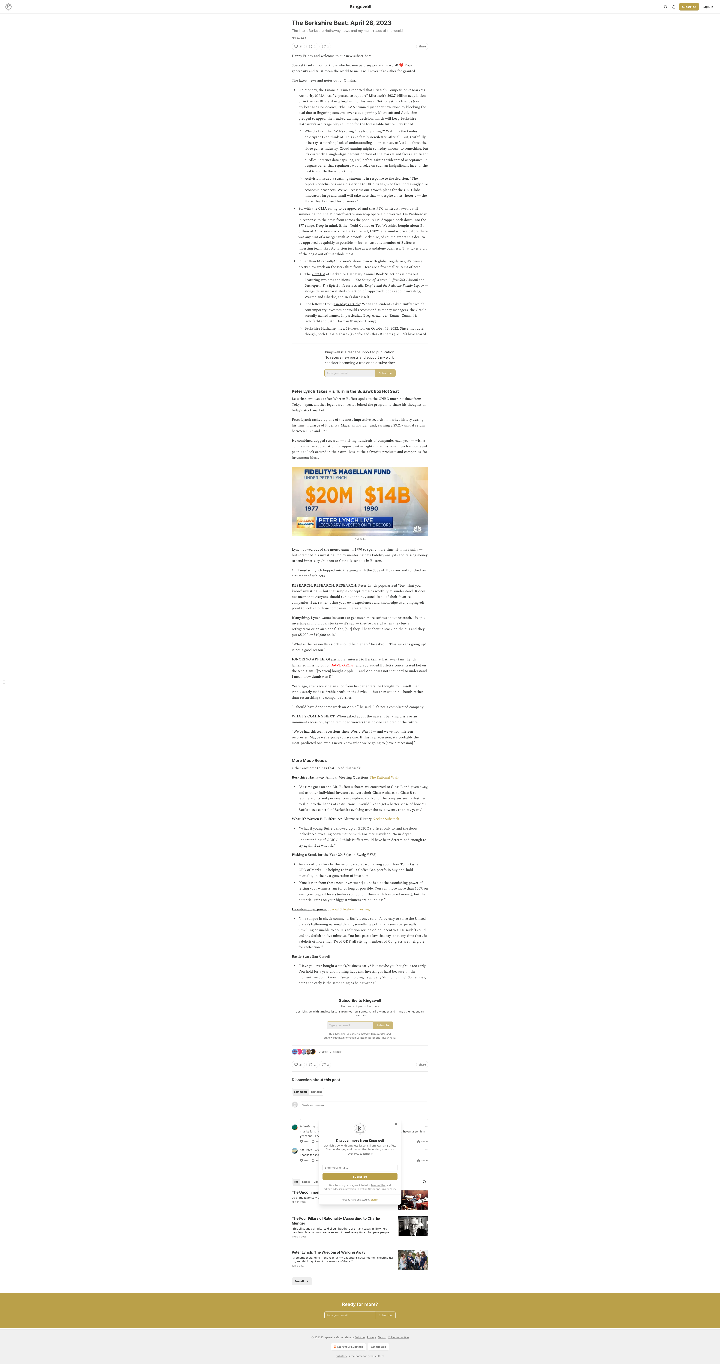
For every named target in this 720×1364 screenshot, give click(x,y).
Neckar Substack (386, 819)
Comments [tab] (300, 1091)
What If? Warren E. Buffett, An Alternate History (332, 819)
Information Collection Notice (358, 1189)
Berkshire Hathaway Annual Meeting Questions (330, 777)
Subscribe (689, 7)
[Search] (665, 6)
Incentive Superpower (309, 909)
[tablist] (308, 1092)
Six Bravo (306, 1150)
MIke (303, 1126)
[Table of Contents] (4, 682)
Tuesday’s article (347, 304)
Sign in (708, 7)
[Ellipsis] (426, 1126)
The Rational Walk (384, 777)
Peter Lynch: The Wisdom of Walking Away (328, 1252)
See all (299, 1281)
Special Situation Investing (349, 909)
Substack (341, 1356)
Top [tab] (296, 1181)
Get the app (378, 1346)
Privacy (371, 1337)
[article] (360, 1230)
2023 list (318, 274)
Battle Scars (301, 956)
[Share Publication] (674, 6)
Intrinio (360, 1337)
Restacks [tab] (316, 1091)
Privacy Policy (388, 1189)
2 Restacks (335, 1051)
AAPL (343, 665)
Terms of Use (378, 1185)
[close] (396, 1124)
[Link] (287, 391)
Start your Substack (350, 1346)
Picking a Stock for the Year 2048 (318, 854)
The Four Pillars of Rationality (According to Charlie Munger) (336, 1220)
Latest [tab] (306, 1181)
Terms (382, 1337)
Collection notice (398, 1337)
